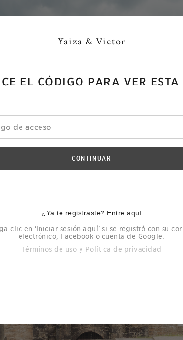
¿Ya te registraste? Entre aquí (91, 213)
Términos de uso (49, 249)
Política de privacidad (123, 249)
